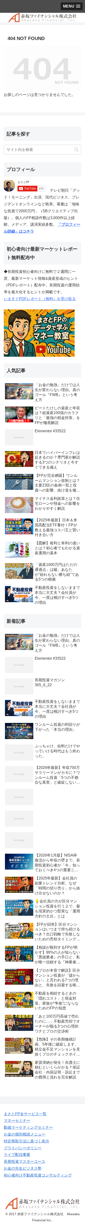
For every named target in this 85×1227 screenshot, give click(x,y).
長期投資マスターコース (24, 1161)
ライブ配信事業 (17, 1155)
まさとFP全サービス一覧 (25, 1114)
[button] (76, 149)
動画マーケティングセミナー (28, 1127)
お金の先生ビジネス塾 (23, 1168)
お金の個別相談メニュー (24, 1134)
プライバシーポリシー (23, 1148)
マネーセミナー (17, 1121)
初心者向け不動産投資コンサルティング (38, 1175)
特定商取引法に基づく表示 (26, 1141)
